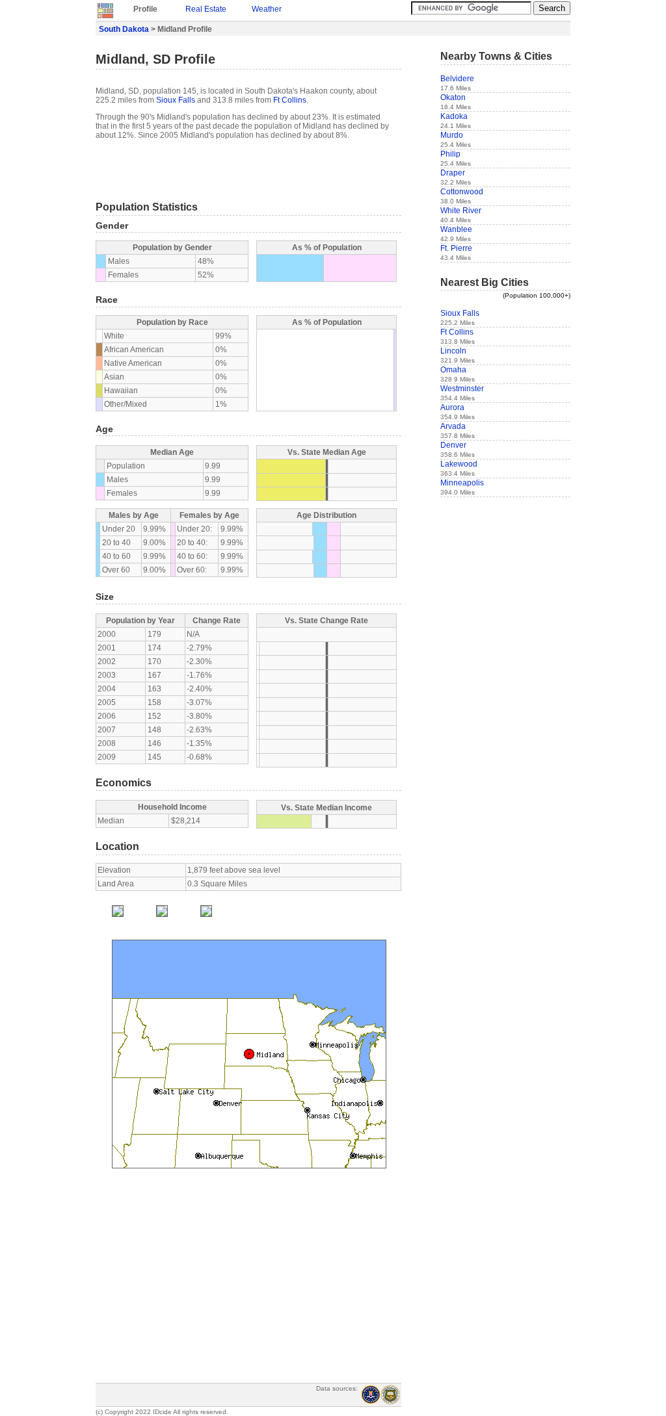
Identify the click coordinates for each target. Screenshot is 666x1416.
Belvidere (457, 78)
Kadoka (454, 116)
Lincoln (453, 350)
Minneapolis (462, 482)
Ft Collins (289, 100)
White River (460, 210)
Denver (453, 445)
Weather (267, 9)
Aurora (452, 407)
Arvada (453, 426)
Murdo (451, 135)
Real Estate (205, 9)
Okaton (453, 97)
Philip (450, 154)
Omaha (453, 369)
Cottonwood (461, 191)
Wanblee (456, 229)
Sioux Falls (175, 100)
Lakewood (458, 464)
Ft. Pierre (456, 248)
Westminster (462, 388)
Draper (452, 172)
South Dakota (124, 29)
